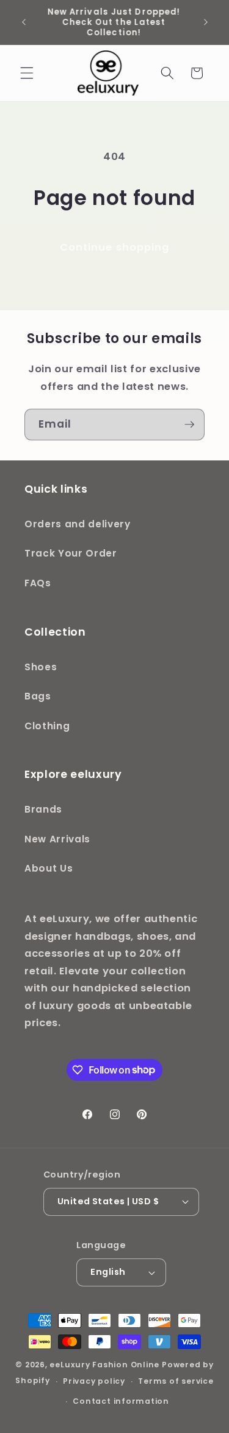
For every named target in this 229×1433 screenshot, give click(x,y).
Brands (43, 809)
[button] (27, 73)
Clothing (47, 726)
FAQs (37, 583)
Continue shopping (115, 247)
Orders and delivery (77, 524)
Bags (37, 696)
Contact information (121, 1401)
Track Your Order (70, 553)
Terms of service (175, 1381)
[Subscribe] (189, 424)
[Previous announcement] (23, 22)
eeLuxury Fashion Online (104, 1364)
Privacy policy (94, 1381)
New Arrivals (57, 839)
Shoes (40, 667)
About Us (48, 868)
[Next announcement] (205, 22)
